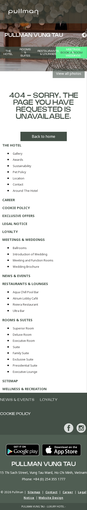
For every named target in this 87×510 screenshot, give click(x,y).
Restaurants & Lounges (48, 52)
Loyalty (10, 231)
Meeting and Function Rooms (33, 260)
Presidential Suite (25, 365)
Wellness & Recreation (24, 388)
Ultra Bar (19, 311)
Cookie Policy (16, 207)
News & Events (16, 275)
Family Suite (21, 353)
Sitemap (10, 380)
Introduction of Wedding (30, 254)
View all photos (68, 73)
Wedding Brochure (26, 267)
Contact (18, 184)
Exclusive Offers (18, 215)
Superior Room (23, 328)
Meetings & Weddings (73, 52)
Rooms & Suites (25, 52)
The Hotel (8, 52)
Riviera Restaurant (25, 305)
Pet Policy (19, 172)
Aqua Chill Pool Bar (26, 292)
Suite (16, 347)
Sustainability (22, 166)
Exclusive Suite (23, 359)
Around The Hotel (25, 191)
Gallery (17, 154)
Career (8, 199)
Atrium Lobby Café (25, 298)
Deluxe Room (22, 335)
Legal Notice (14, 223)
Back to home (43, 136)
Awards (18, 160)
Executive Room (24, 341)
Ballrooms (20, 248)
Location (18, 178)
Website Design (51, 498)
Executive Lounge (25, 372)
